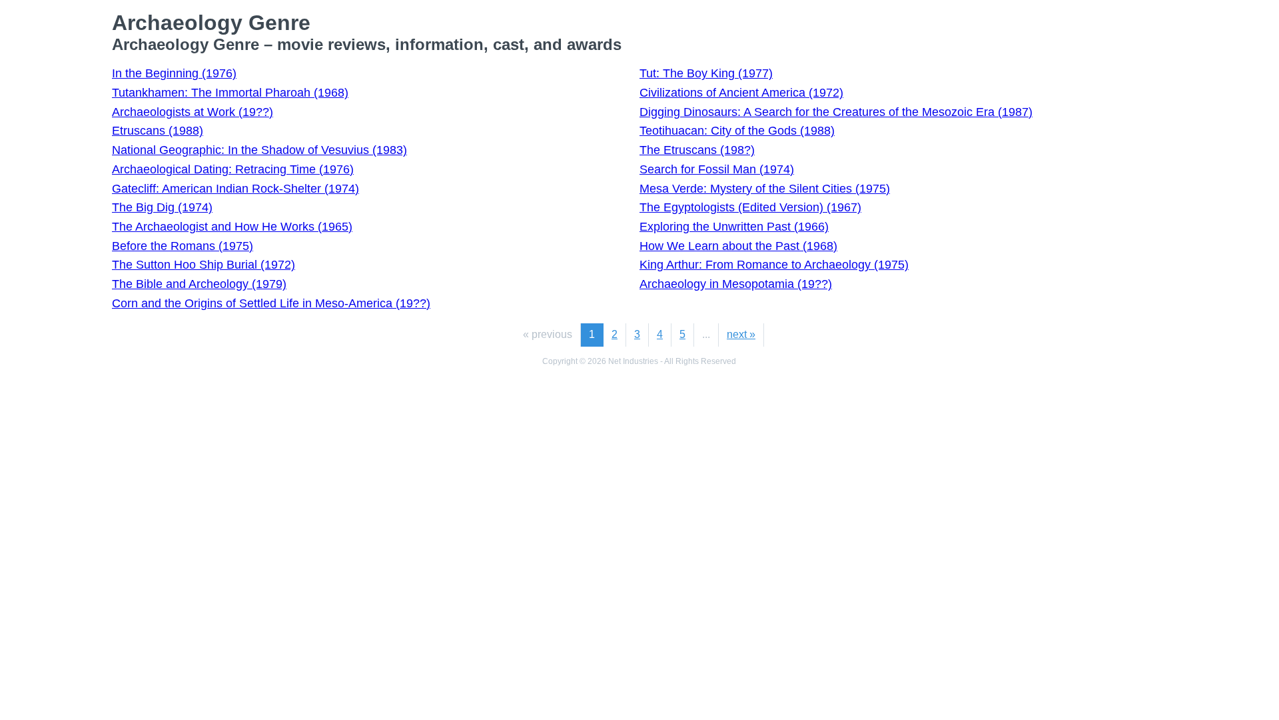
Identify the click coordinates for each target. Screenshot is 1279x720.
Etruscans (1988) (157, 130)
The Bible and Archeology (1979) (199, 284)
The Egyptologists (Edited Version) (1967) (750, 207)
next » (741, 334)
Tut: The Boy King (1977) (706, 73)
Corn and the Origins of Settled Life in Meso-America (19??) (271, 303)
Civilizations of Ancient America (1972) (741, 92)
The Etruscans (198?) (697, 150)
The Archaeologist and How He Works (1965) (232, 226)
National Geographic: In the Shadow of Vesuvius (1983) (259, 150)
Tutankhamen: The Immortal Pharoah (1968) (230, 92)
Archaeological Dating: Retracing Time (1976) (233, 169)
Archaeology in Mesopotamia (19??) (736, 284)
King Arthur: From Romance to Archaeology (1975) (774, 264)
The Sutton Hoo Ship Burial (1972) (203, 264)
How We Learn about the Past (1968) (738, 246)
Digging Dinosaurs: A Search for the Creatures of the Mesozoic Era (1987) (836, 112)
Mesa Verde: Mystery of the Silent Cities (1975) (765, 188)
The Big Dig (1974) (162, 207)
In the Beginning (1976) (174, 73)
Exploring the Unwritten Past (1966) (734, 226)
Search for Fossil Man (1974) (717, 169)
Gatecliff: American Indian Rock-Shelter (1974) (235, 188)
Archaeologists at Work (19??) (192, 112)
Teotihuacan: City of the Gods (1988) (737, 130)
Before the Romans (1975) (182, 246)
